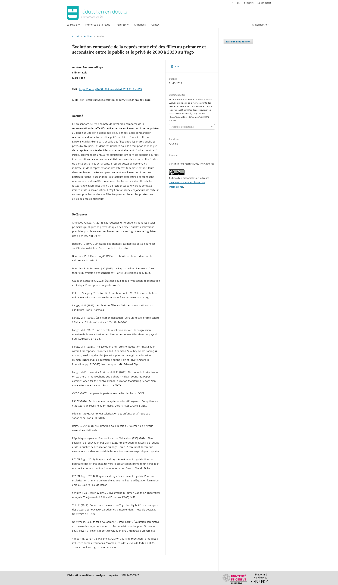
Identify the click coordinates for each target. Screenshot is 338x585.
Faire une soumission (238, 41)
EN (238, 2)
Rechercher (261, 24)
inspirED (121, 24)
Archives (88, 36)
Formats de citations (182, 126)
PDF (176, 66)
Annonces (140, 24)
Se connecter (264, 2)
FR (231, 2)
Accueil (75, 36)
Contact (155, 24)
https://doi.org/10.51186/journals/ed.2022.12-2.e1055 (110, 89)
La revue (72, 24)
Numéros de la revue (97, 24)
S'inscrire (249, 2)
